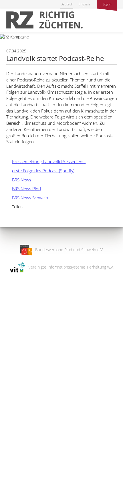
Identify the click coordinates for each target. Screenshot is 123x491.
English (84, 4)
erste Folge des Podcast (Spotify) (40, 170)
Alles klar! (8, 467)
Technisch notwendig (9, 395)
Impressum (10, 483)
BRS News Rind (23, 188)
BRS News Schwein (27, 198)
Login (107, 4)
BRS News (18, 180)
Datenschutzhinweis (18, 488)
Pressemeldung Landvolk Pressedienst (46, 161)
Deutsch (66, 4)
